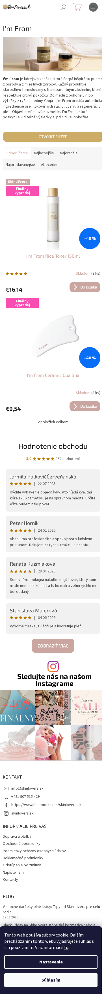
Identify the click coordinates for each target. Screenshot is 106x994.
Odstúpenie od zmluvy (22, 865)
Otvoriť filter (53, 136)
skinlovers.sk (22, 813)
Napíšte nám (13, 872)
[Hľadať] (63, 7)
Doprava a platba (17, 836)
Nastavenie (51, 962)
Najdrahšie (69, 153)
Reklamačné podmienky (23, 858)
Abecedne (50, 165)
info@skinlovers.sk (27, 788)
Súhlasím (51, 980)
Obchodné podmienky (21, 843)
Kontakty (10, 879)
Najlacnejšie (44, 153)
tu (66, 947)
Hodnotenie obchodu (53, 445)
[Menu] (93, 7)
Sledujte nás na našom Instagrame (54, 680)
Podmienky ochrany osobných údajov (34, 851)
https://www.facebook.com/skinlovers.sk (46, 805)
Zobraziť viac (53, 645)
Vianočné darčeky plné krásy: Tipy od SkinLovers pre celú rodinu (51, 909)
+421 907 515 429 (25, 797)
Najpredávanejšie (20, 165)
